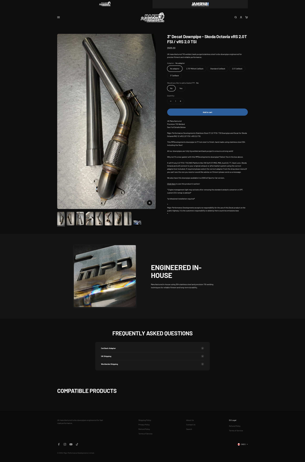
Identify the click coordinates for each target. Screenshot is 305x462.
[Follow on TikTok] (77, 444)
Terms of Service (145, 433)
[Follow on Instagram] (64, 444)
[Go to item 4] (89, 219)
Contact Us (190, 424)
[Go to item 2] (70, 219)
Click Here (171, 184)
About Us (190, 420)
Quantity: (171, 95)
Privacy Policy (144, 424)
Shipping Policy (144, 420)
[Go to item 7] (118, 219)
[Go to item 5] (99, 219)
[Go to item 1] (61, 219)
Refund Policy (144, 429)
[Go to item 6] (108, 219)
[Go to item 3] (80, 219)
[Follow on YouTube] (71, 444)
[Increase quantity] (180, 101)
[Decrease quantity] (170, 101)
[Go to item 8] (128, 219)
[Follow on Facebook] (58, 444)
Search (189, 429)
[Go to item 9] (137, 223)
